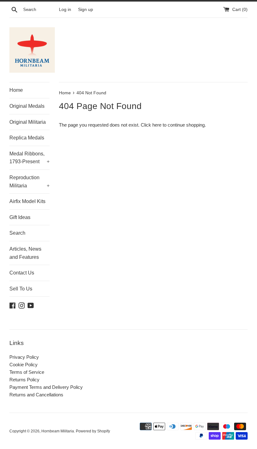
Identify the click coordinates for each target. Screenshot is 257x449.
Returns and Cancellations (36, 394)
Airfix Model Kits (27, 201)
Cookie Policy (23, 364)
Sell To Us (20, 288)
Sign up (85, 9)
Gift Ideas (19, 217)
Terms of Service (26, 372)
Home (16, 90)
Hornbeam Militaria (57, 431)
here (156, 125)
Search (17, 233)
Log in (65, 9)
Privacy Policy (24, 357)
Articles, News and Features (25, 253)
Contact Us (21, 272)
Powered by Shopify (93, 431)
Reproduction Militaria (29, 181)
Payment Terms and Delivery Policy (46, 387)
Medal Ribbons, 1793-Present (29, 157)
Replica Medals (26, 137)
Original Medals (27, 106)
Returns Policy (24, 379)
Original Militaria (27, 122)
